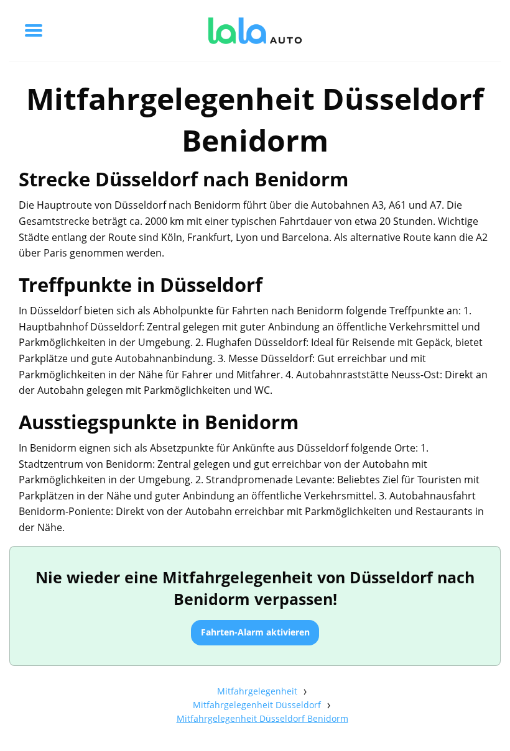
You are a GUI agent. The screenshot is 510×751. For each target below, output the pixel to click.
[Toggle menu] (33, 30)
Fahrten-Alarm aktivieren (255, 632)
